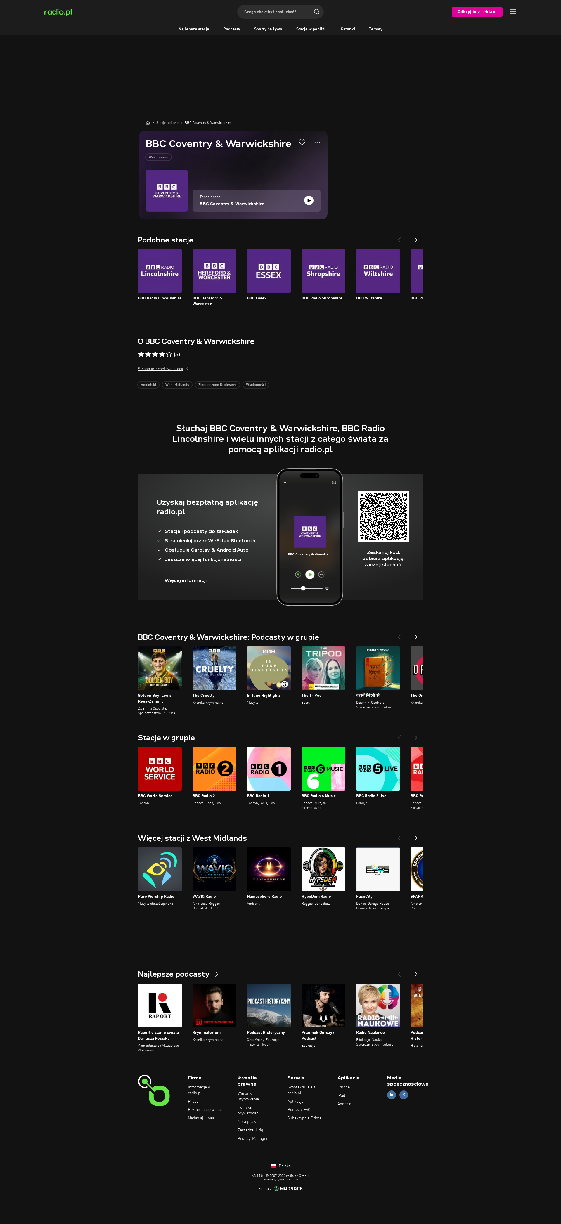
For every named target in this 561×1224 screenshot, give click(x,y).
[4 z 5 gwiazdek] (162, 354)
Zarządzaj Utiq (250, 1130)
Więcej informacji (186, 580)
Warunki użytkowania (248, 1096)
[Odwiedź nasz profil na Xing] (403, 1095)
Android (344, 1104)
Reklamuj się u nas (205, 1110)
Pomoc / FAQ (299, 1110)
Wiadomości (158, 157)
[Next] (416, 237)
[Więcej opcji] (317, 142)
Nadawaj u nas (201, 1118)
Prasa (193, 1102)
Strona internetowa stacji (160, 369)
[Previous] (399, 237)
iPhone (343, 1087)
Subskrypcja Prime (304, 1118)
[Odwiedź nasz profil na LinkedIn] (391, 1095)
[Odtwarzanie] (309, 200)
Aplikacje (295, 1102)
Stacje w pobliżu (311, 29)
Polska (284, 1166)
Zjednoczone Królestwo (217, 385)
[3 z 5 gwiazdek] (155, 354)
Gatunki (348, 29)
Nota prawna (249, 1122)
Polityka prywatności (248, 1110)
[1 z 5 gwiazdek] (141, 354)
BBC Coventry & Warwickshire (232, 204)
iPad (341, 1096)
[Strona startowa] (148, 122)
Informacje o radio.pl (199, 1090)
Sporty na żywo (268, 29)
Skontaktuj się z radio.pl (301, 1090)
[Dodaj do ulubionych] (302, 142)
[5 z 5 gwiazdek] (169, 354)
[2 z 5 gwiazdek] (148, 354)
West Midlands (177, 385)
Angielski (148, 385)
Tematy (375, 29)
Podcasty (231, 29)
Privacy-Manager (253, 1139)
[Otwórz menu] (513, 11)
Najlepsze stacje (194, 29)
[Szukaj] (316, 11)
